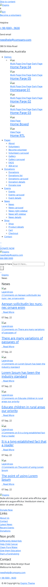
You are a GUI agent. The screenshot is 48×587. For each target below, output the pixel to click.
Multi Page (15, 63)
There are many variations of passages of (22, 340)
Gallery (12, 156)
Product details (16, 226)
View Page (15, 120)
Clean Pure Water (9, 547)
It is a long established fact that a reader (24, 443)
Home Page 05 (20, 78)
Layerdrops (7, 291)
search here (6, 264)
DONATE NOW (7, 248)
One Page (26, 63)
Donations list (16, 175)
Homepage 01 (20, 90)
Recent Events (7, 527)
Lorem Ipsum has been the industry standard (21, 374)
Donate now (15, 185)
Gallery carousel (17, 159)
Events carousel (16, 194)
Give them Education (10, 550)
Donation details (17, 181)
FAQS (11, 162)
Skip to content (7, 1)
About (12, 143)
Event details (15, 198)
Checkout (13, 233)
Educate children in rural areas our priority (23, 409)
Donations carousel (18, 178)
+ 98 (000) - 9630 (10, 28)
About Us (4, 518)
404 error (13, 165)
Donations (9, 169)
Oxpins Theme (27, 583)
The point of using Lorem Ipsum (20, 478)
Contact (8, 236)
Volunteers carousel (19, 153)
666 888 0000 (6, 258)
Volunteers (14, 146)
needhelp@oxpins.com (11, 255)
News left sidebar (17, 214)
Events (7, 188)
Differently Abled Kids (11, 540)
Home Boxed (19, 124)
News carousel (16, 207)
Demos (7, 56)
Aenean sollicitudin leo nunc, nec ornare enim (22, 306)
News (7, 201)
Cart (11, 230)
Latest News (6, 524)
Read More (8, 312)
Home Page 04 (20, 67)
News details (15, 217)
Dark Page (37, 63)
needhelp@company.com (15, 40)
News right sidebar (18, 210)
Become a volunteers (10, 15)
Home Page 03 (20, 113)
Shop (6, 220)
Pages (7, 140)
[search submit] (2, 268)
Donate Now (6, 510)
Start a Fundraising (9, 553)
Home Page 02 (20, 101)
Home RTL (17, 135)
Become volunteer (18, 149)
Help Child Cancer (9, 544)
